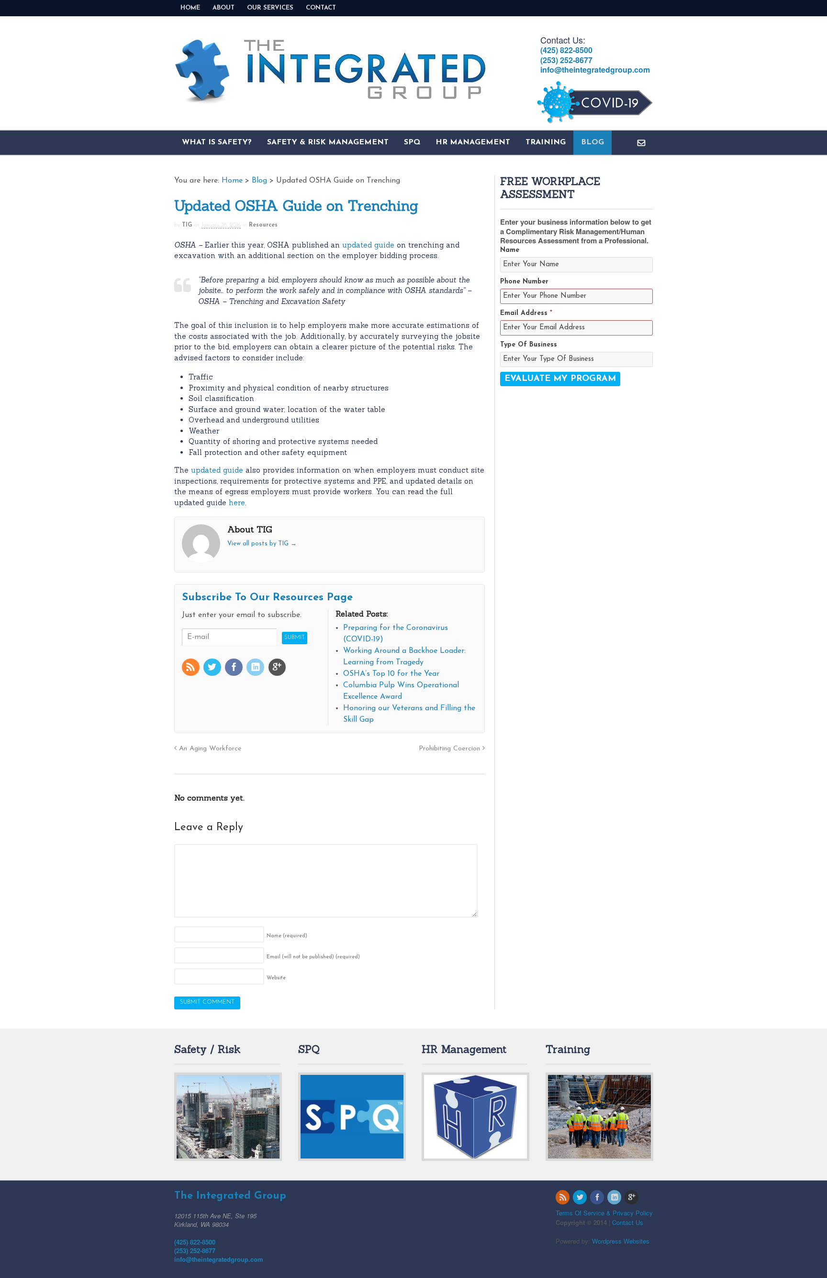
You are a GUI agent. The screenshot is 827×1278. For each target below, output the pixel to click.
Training (545, 142)
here (237, 502)
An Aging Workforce (209, 748)
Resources (263, 225)
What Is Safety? (217, 142)
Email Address (526, 313)
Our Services (270, 8)
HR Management (473, 142)
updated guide (368, 244)
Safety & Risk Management (328, 142)
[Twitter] (213, 668)
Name (287, 936)
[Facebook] (234, 668)
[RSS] (191, 668)
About (223, 8)
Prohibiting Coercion (450, 748)
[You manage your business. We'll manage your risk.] (331, 99)
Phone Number (524, 281)
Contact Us (627, 1222)
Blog (592, 142)
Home (190, 8)
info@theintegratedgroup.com (595, 69)
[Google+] (278, 668)
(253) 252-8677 (566, 59)
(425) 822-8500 (566, 49)
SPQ (412, 142)
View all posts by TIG (262, 544)
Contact (321, 8)
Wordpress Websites (620, 1241)
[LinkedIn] (256, 668)
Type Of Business (528, 344)
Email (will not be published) (313, 957)
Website (276, 978)
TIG (187, 225)
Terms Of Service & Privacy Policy (604, 1212)
